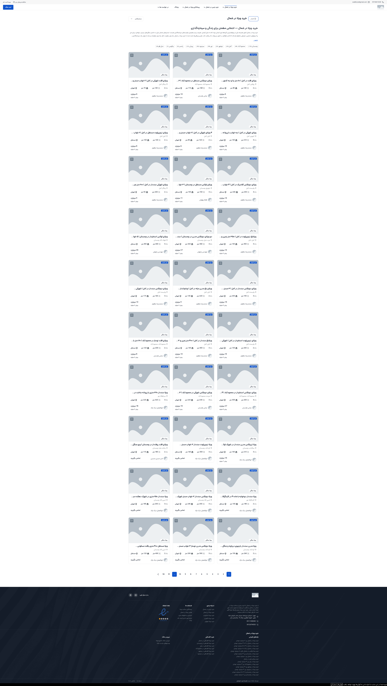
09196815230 (376, 2)
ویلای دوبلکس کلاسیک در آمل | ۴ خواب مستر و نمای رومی (239, 184)
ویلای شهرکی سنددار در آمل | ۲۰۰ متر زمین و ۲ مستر (149, 184)
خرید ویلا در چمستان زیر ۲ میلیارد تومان (246, 675)
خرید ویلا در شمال (231, 7)
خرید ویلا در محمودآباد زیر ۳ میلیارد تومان (246, 664)
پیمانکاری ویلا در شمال (192, 7)
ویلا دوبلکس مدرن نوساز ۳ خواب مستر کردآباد (195, 546)
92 (164, 574)
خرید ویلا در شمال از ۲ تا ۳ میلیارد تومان (246, 643)
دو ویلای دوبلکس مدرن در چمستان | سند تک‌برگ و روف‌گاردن (194, 236)
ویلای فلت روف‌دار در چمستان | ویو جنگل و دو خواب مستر (149, 444)
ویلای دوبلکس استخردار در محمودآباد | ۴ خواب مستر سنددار (239, 392)
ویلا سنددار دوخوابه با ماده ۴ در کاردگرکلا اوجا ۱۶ (239, 496)
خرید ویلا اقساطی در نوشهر (206, 651)
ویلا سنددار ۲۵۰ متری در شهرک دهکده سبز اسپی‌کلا (150, 496)
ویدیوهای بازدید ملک (163, 643)
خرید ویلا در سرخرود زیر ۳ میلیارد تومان (247, 669)
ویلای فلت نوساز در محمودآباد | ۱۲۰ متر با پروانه (150, 340)
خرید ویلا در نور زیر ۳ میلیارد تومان (248, 662)
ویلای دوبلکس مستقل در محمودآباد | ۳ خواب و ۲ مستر (195, 80)
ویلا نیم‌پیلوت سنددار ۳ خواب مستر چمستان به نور (197, 444)
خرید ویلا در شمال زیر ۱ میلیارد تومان (247, 656)
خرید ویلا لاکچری (209, 618)
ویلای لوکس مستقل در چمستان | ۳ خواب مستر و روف (194, 184)
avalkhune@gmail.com (359, 2)
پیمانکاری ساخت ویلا (186, 609)
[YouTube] (136, 595)
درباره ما (139, 681)
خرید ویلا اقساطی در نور (207, 646)
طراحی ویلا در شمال (186, 612)
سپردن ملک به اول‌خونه (163, 641)
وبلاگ (176, 7)
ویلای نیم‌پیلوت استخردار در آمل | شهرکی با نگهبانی (238, 340)
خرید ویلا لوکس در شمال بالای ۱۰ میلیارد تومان (245, 651)
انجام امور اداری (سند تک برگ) (184, 619)
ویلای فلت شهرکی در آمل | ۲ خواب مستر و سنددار (150, 80)
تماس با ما (131, 681)
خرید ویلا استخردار (208, 615)
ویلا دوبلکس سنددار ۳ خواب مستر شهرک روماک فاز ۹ (194, 496)
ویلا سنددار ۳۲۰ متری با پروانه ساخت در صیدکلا (151, 392)
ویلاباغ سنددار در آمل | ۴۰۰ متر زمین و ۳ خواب (195, 340)
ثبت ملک (8, 7)
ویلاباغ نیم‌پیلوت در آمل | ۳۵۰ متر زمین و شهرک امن (238, 236)
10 (180, 574)
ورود (9, 2)
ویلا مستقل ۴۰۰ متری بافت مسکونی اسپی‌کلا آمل (152, 546)
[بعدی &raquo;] (158, 574)
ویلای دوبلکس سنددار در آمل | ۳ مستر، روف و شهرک (239, 288)
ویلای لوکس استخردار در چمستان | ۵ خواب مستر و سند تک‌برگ (149, 236)
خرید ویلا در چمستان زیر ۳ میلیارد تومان (246, 654)
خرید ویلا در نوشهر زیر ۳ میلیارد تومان (247, 667)
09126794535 (251, 625)
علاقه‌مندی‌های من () (19, 2)
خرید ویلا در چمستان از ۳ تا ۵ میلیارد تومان (245, 672)
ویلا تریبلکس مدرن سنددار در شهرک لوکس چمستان (238, 444)
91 (169, 574)
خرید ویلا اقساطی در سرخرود (205, 654)
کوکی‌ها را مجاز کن (337, 684)
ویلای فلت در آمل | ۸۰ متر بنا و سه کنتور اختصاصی (239, 80)
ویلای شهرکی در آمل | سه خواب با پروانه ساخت (239, 132)
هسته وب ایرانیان (242, 681)
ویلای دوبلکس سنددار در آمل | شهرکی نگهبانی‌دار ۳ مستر (152, 288)
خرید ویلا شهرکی (209, 621)
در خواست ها (164, 7)
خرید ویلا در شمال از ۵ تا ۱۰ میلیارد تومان (246, 649)
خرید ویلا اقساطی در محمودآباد (205, 649)
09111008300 (251, 621)
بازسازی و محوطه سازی (185, 615)
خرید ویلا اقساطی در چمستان (205, 643)
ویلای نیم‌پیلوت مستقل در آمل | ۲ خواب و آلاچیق (150, 132)
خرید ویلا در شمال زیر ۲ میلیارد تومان (247, 641)
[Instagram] (130, 595)
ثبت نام (5, 2)
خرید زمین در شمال (212, 7)
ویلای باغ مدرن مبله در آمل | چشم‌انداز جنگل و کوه (196, 288)
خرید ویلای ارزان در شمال (251, 659)
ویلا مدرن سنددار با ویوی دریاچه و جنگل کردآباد (239, 546)
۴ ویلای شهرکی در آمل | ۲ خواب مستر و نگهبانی (195, 132)
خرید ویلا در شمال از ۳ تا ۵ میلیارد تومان (246, 646)
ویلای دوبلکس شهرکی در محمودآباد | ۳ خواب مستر (195, 392)
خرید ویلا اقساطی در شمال (206, 641)
